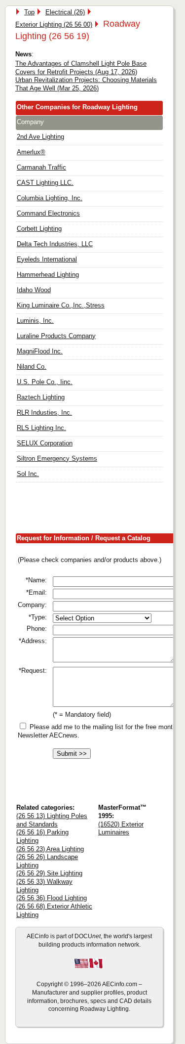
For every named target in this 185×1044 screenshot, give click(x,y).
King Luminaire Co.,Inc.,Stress (61, 305)
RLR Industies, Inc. (44, 412)
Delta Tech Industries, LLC (55, 244)
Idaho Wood (34, 290)
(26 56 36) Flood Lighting (51, 898)
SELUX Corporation (45, 443)
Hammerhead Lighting (48, 274)
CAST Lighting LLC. (45, 182)
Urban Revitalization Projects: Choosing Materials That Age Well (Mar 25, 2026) (86, 84)
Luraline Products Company (56, 336)
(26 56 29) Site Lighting (49, 873)
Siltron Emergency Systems (57, 458)
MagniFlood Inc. (40, 351)
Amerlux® (31, 152)
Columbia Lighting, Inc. (49, 198)
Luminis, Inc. (35, 320)
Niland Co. (31, 366)
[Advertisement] (100, 509)
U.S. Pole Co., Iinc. (45, 382)
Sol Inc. (28, 474)
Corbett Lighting (39, 228)
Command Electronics (48, 213)
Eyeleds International (47, 259)
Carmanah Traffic (41, 167)
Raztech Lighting (41, 397)
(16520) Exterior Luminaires (121, 828)
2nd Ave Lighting (40, 136)
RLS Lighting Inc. (41, 428)
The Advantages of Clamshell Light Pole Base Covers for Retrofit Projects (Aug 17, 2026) (81, 68)
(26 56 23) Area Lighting (50, 849)
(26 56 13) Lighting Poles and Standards (51, 820)
